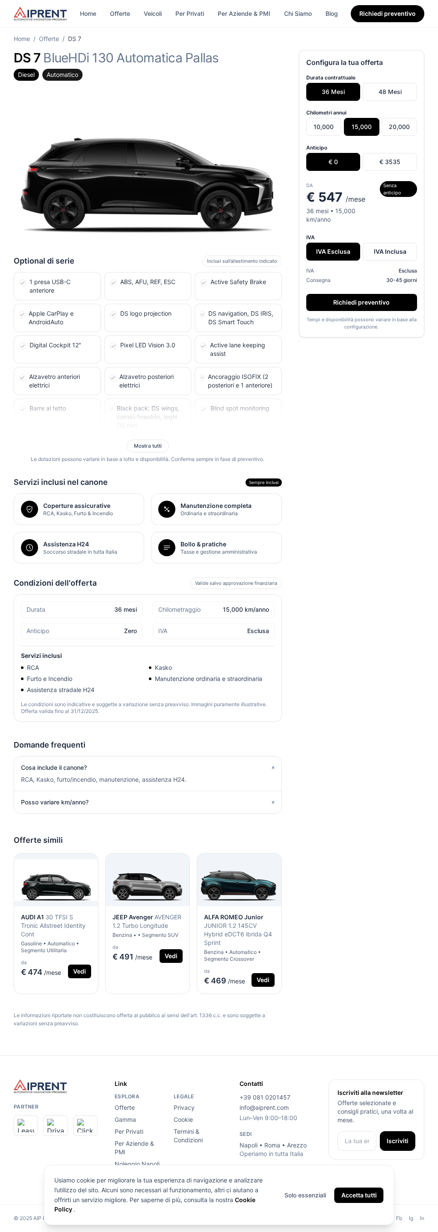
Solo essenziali (305, 1195)
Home (88, 13)
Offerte (120, 13)
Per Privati (189, 13)
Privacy (184, 1107)
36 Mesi (333, 91)
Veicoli (153, 13)
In (422, 1218)
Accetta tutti (359, 1195)
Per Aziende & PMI (244, 13)
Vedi (79, 971)
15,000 (362, 126)
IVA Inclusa (390, 251)
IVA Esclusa (333, 251)
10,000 (324, 126)
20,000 (399, 126)
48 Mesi (390, 91)
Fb (399, 1218)
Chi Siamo (298, 13)
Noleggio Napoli (137, 1163)
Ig (411, 1218)
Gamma (125, 1119)
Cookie (183, 1119)
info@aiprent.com (264, 1107)
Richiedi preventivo (387, 13)
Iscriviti (397, 1140)
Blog (332, 13)
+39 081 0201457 (265, 1097)
